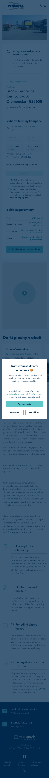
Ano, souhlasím (24, 404)
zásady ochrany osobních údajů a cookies (24, 394)
